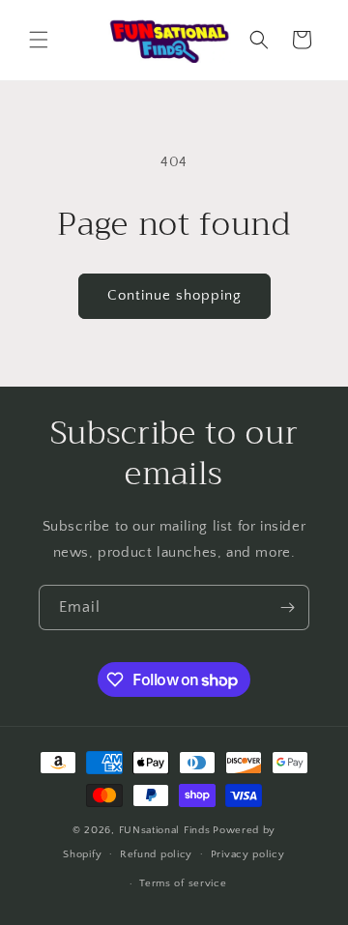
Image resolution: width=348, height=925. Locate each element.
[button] (38, 39)
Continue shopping (174, 295)
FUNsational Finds (165, 830)
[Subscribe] (287, 607)
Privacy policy (248, 854)
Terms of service (182, 883)
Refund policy (156, 854)
